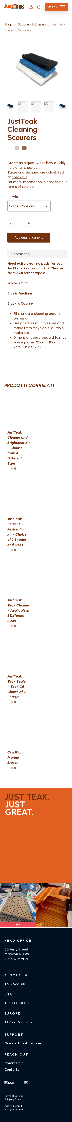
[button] (56, 7)
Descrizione (20, 254)
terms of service (20, 186)
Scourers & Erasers (32, 24)
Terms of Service (13, 1096)
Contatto (12, 1069)
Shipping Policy (12, 1099)
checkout (31, 167)
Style (13, 197)
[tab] (37, 254)
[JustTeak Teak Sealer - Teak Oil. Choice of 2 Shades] (18, 653)
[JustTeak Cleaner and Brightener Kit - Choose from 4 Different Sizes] (18, 409)
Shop (8, 24)
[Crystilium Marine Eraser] (18, 729)
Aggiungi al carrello (28, 237)
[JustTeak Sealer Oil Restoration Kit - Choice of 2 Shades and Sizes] (18, 495)
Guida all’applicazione (22, 1043)
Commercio (14, 1063)
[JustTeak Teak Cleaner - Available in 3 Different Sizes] (18, 577)
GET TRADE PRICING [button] (25, 877)
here (10, 167)
